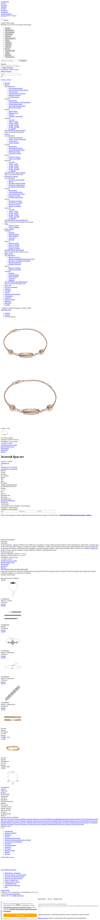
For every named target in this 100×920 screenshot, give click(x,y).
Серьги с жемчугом (11, 880)
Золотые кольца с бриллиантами (19, 102)
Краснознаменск (10, 38)
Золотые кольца (14, 97)
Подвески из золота (15, 201)
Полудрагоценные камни (17, 106)
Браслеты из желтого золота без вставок (70, 824)
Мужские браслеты (15, 262)
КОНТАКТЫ (5, 890)
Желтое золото (13, 113)
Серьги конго (13, 141)
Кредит (3, 452)
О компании (5, 1)
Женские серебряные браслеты (57, 819)
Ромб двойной (13, 236)
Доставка (4, 5)
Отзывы (3, 8)
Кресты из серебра (15, 206)
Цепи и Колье (9, 229)
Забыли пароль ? (43, 918)
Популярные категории (8, 870)
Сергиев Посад (9, 51)
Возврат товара (10, 299)
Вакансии (8, 301)
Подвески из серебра (15, 202)
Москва (7, 28)
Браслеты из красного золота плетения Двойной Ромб (39, 824)
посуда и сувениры (11, 287)
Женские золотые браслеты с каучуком (34, 819)
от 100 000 (12, 129)
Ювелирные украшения (13, 873)
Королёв (7, 36)
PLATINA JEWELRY (8, 500)
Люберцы (8, 42)
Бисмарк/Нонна (14, 234)
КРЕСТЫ (8, 285)
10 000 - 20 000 (13, 123)
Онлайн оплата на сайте (9, 445)
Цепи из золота (14, 243)
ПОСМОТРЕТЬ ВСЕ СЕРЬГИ (15, 173)
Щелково (8, 55)
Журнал (7, 852)
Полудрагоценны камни (17, 150)
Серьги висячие (14, 143)
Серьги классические (16, 137)
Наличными (5, 448)
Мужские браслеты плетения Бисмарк (49, 822)
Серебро (11, 114)
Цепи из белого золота (12, 882)
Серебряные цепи (11, 883)
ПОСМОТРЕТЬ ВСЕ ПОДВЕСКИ (16, 220)
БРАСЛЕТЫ (9, 254)
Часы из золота (14, 225)
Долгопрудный (9, 32)
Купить (3, 604)
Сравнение (4, 12)
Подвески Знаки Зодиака (17, 183)
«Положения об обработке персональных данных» (17, 907)
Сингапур (12, 238)
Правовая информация (58, 904)
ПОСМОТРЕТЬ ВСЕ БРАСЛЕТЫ (16, 282)
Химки (7, 53)
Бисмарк (11, 232)
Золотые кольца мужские (17, 93)
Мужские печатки (15, 95)
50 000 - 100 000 (14, 127)
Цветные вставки (14, 151)
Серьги (7, 134)
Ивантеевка (8, 34)
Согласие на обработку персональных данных (83, 906)
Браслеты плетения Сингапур (11, 819)
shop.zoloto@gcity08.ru (12, 894)
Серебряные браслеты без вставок (73, 821)
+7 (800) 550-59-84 (7, 68)
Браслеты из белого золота (77, 819)
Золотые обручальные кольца (18, 90)
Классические (13, 92)
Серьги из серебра (15, 158)
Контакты (4, 10)
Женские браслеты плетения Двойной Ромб (21, 822)
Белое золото (13, 111)
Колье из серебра (14, 248)
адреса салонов (13, 441)
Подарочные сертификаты (13, 842)
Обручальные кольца (16, 88)
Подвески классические (17, 180)
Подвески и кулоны (11, 176)
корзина (3, 16)
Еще (6, 887)
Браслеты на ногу (14, 257)
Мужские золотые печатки (13, 878)
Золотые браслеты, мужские (23, 821)
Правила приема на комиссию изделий (18, 840)
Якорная (11, 239)
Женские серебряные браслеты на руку (22, 259)
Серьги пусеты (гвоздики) (17, 139)
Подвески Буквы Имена (17, 187)
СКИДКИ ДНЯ (6, 310)
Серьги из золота (14, 157)
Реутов (7, 48)
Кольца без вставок (15, 107)
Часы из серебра (14, 227)
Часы (6, 224)
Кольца (7, 85)
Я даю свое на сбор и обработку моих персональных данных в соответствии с (46, 515)
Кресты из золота (14, 204)
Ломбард (4, 7)
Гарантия (8, 298)
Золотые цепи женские (12, 885)
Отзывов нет (5, 463)
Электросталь (9, 57)
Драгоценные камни (15, 104)
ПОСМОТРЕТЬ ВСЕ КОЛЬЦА (15, 130)
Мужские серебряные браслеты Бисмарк (75, 822)
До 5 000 (11, 120)
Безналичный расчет (7, 446)
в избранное (5, 469)
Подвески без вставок (16, 197)
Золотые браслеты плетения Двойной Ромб (47, 821)
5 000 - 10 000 (13, 122)
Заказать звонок (6, 71)
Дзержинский (9, 30)
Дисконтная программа (12, 294)
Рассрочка (4, 450)
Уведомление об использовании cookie (54, 906)
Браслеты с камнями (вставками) (19, 261)
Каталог (7, 83)
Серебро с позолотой (16, 116)
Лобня (7, 40)
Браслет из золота (14, 268)
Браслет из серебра (15, 269)
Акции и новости (10, 833)
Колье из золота (14, 247)
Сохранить (23, 60)
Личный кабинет (6, 14)
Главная (7, 313)
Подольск (8, 44)
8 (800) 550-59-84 (17, 896)
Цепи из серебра (14, 245)
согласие (11, 515)
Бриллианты (13, 100)
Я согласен (20, 915)
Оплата (3, 3)
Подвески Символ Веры (17, 185)
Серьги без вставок (15, 153)
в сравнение (13, 469)
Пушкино (8, 46)
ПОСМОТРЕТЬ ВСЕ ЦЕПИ (14, 250)
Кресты (11, 181)
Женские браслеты (15, 264)
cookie (18, 903)
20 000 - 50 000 (13, 125)
